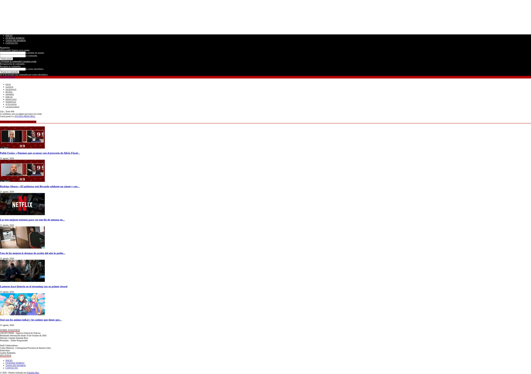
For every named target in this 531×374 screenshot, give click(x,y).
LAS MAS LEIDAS (12, 107)
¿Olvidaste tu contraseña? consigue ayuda (18, 61)
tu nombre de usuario (35, 53)
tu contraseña (31, 56)
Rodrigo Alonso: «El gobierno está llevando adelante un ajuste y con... (40, 186)
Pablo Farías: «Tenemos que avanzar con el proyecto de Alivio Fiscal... (40, 153)
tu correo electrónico (34, 69)
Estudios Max (33, 373)
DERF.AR (9, 97)
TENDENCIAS (11, 102)
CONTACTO (12, 43)
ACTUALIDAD (11, 104)
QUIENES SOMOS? (15, 38)
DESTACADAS (11, 99)
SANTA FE (9, 87)
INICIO (9, 35)
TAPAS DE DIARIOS (16, 40)
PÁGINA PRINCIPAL (25, 116)
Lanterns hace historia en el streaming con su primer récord (33, 286)
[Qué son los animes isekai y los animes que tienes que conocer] (22, 314)
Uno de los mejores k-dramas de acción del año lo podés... (32, 253)
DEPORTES (10, 94)
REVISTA (9, 92)
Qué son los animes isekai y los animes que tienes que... (31, 319)
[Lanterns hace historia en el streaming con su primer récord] (22, 281)
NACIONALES (11, 89)
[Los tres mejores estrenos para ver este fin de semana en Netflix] (22, 214)
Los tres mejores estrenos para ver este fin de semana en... (32, 219)
